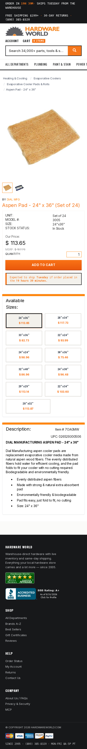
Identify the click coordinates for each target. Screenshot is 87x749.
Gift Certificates (16, 635)
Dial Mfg (13, 199)
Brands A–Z (13, 623)
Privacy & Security (17, 704)
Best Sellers (13, 629)
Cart (33, 41)
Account (12, 40)
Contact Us (13, 678)
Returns (10, 672)
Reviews (11, 640)
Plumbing (40, 64)
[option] (24, 320)
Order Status (14, 661)
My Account (13, 666)
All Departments (16, 64)
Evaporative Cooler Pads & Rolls (28, 84)
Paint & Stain (61, 64)
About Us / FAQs (16, 698)
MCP (8, 709)
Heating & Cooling (15, 78)
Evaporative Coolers (47, 78)
